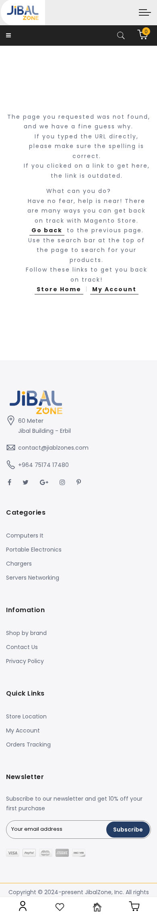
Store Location (26, 716)
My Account (114, 289)
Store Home (59, 289)
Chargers (19, 564)
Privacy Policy (25, 661)
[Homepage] (97, 907)
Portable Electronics (34, 550)
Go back (46, 230)
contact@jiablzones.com (53, 448)
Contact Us (22, 647)
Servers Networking (32, 578)
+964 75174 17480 (43, 465)
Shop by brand (26, 633)
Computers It (24, 536)
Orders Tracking (28, 744)
